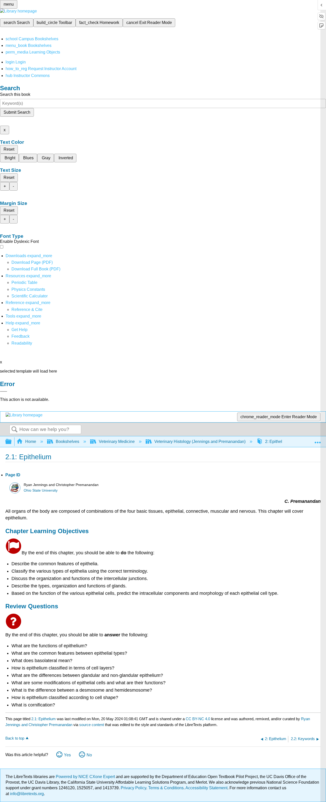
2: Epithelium (277, 441)
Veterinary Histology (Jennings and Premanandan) (200, 441)
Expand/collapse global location (318, 440)
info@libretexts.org (26, 794)
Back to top (14, 738)
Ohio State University (41, 490)
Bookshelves (67, 441)
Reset (9, 149)
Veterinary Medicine (117, 441)
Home (30, 441)
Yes (67, 755)
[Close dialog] (3, 391)
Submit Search (17, 112)
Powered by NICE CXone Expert (86, 776)
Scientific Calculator (29, 296)
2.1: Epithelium (43, 719)
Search (14, 429)
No (89, 755)
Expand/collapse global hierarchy (11, 441)
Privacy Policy (133, 788)
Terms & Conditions (166, 788)
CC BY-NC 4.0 (198, 719)
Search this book (15, 94)
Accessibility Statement (206, 788)
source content (91, 724)
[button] (20, 336)
